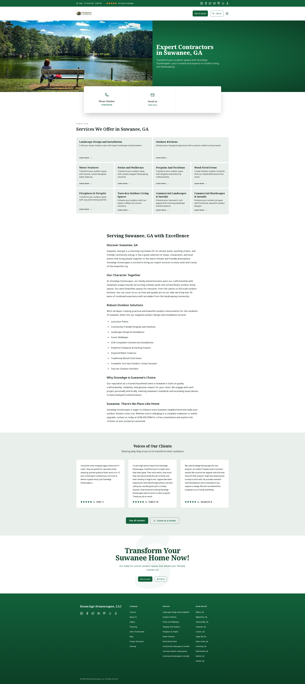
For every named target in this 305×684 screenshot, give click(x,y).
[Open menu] (227, 13)
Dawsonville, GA (202, 622)
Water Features (169, 636)
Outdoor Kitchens (169, 617)
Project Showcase (137, 641)
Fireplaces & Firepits (170, 632)
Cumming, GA (201, 646)
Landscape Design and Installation (176, 612)
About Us (133, 617)
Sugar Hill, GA (201, 636)
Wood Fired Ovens (170, 641)
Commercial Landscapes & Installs (176, 646)
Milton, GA (200, 612)
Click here (152, 105)
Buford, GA (200, 656)
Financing (133, 627)
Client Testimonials (137, 632)
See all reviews (137, 520)
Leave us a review (166, 520)
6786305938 (106, 105)
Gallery (132, 622)
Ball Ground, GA (202, 651)
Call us (218, 13)
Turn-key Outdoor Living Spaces (175, 651)
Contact (133, 612)
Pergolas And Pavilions (171, 627)
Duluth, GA (200, 661)
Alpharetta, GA (201, 617)
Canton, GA (200, 632)
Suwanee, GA (201, 627)
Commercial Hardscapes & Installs (176, 656)
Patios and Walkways (171, 622)
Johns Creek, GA (202, 641)
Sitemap (133, 646)
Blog (131, 636)
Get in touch (200, 13)
